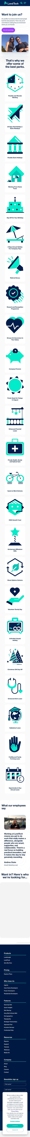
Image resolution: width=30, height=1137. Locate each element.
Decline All (15, 1130)
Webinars (7, 1049)
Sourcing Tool (8, 1004)
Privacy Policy (14, 1111)
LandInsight (7, 957)
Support (6, 1044)
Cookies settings (15, 1121)
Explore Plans (8, 974)
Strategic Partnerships (10, 1021)
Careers (6, 1069)
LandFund (7, 960)
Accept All (15, 1125)
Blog (5, 1066)
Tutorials (6, 1047)
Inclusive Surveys (9, 1027)
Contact (6, 1072)
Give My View (8, 963)
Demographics (8, 1016)
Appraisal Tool (8, 1024)
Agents (6, 985)
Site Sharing (7, 1010)
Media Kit (7, 1052)
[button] (25, 3)
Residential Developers (11, 993)
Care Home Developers (11, 988)
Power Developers (9, 990)
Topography (7, 1019)
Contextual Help (9, 1030)
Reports (6, 1041)
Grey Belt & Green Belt (10, 1013)
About (6, 1063)
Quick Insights (8, 1007)
